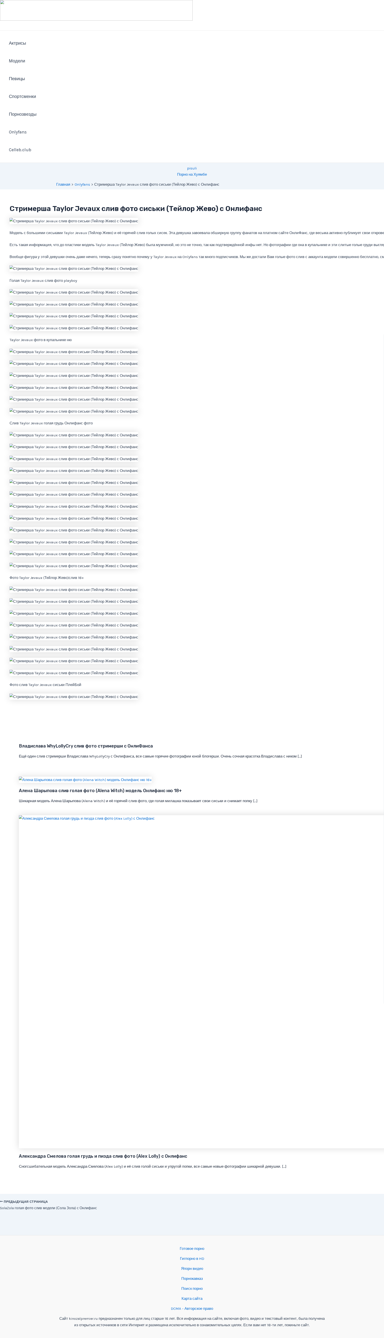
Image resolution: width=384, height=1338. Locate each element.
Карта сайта (192, 1298)
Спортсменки (22, 96)
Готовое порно (192, 1248)
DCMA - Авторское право (192, 1308)
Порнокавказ (192, 1278)
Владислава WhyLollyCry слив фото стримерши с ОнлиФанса (86, 746)
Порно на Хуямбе (192, 174)
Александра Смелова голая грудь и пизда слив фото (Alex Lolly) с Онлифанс (103, 1156)
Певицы (17, 78)
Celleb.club (20, 149)
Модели (17, 61)
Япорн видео (192, 1268)
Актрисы (17, 43)
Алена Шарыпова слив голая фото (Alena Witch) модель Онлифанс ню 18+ (100, 790)
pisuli (192, 168)
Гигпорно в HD (192, 1258)
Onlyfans (18, 132)
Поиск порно (192, 1288)
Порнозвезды (22, 114)
